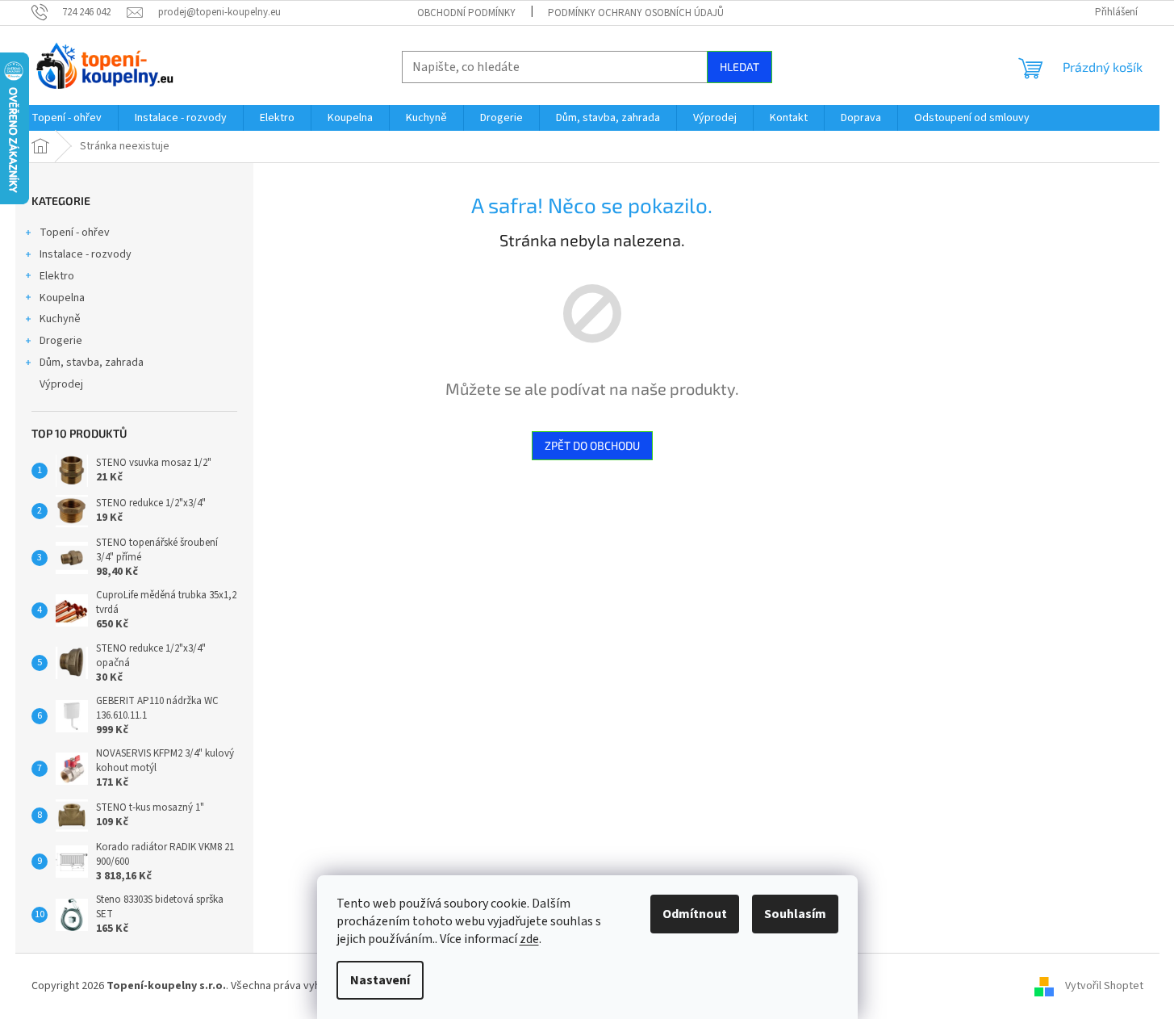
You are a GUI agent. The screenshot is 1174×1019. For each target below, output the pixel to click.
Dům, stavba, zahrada (92, 362)
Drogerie (61, 341)
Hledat (739, 66)
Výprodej (61, 384)
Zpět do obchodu (592, 445)
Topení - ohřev (75, 232)
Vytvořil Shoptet (1104, 986)
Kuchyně (60, 319)
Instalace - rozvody (86, 254)
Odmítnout (694, 914)
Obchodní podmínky (466, 13)
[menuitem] (66, 118)
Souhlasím (795, 914)
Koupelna (62, 298)
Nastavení (380, 980)
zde (529, 939)
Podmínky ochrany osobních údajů (636, 13)
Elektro (57, 276)
